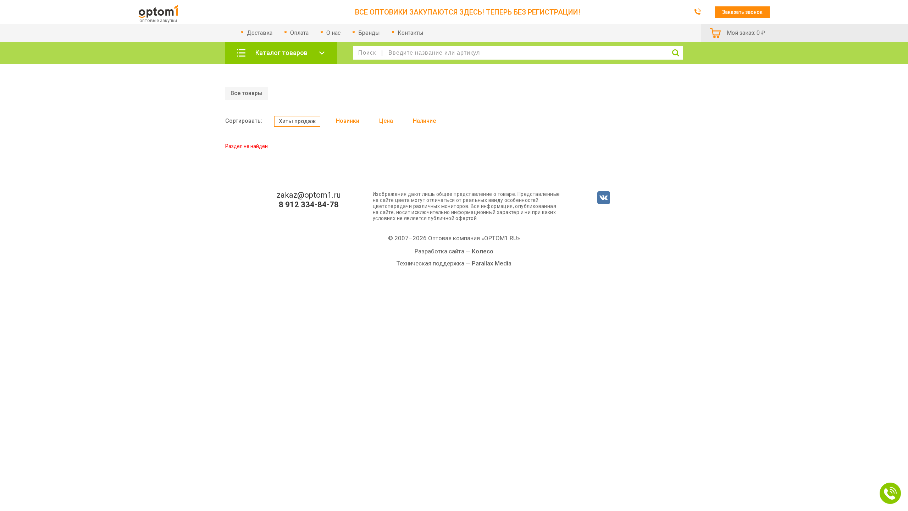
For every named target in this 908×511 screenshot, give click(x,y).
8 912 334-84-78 (309, 205)
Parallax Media (491, 263)
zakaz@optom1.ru (309, 195)
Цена (386, 120)
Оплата (299, 32)
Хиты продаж (297, 121)
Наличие (424, 120)
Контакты (410, 32)
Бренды (369, 32)
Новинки (347, 120)
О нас (333, 32)
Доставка (259, 32)
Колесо (482, 251)
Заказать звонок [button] (742, 12)
